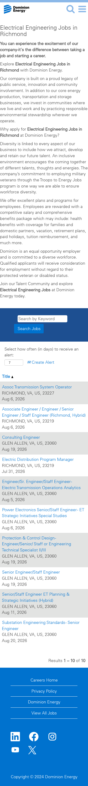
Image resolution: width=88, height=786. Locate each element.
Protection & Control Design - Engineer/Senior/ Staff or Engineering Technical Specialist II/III (36, 544)
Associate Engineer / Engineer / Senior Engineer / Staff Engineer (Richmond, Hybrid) (44, 412)
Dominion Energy (44, 702)
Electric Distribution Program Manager (38, 459)
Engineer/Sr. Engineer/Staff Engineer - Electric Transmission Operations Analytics (41, 484)
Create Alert (42, 362)
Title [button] (6, 376)
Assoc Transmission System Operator (37, 387)
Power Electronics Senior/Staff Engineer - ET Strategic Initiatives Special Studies (43, 513)
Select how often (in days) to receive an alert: (41, 352)
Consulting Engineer (21, 437)
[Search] (70, 9)
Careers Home (44, 680)
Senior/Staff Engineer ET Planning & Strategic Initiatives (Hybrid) (35, 597)
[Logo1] (15, 9)
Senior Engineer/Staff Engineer (31, 572)
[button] (82, 9)
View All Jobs (44, 713)
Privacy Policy (44, 691)
